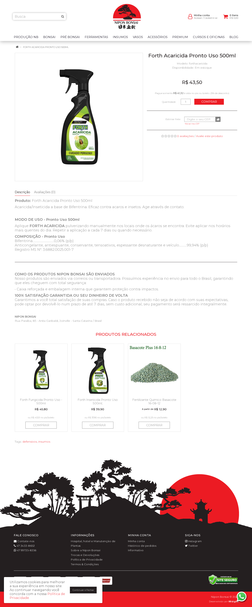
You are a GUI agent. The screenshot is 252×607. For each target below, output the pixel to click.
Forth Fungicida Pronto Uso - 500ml (41, 401)
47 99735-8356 (26, 550)
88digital (234, 601)
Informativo (136, 550)
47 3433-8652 (25, 545)
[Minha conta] (190, 16)
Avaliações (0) (45, 192)
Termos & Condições (85, 564)
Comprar (209, 101)
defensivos (29, 441)
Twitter (193, 545)
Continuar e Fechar (83, 589)
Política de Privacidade (87, 559)
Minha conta (136, 541)
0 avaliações (185, 136)
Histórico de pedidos (142, 545)
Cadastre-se (210, 17)
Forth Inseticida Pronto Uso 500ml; (98, 401)
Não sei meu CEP (192, 124)
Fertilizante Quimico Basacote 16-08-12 (154, 401)
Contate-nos (25, 541)
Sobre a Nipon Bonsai (85, 550)
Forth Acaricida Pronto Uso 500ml (46, 47)
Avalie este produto (209, 136)
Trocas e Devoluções (85, 555)
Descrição (22, 192)
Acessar (198, 17)
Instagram (195, 541)
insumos (44, 441)
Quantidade (169, 101)
